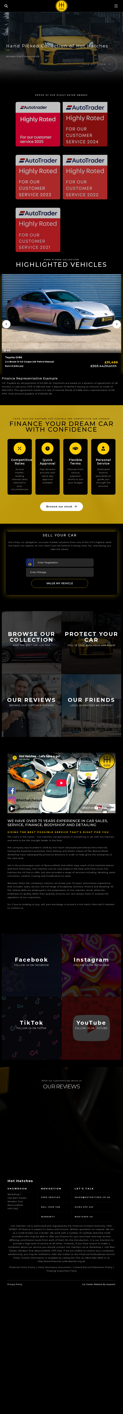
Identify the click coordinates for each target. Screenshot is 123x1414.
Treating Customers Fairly (61, 1270)
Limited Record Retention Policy (92, 1267)
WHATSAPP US (84, 1217)
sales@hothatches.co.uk (92, 1197)
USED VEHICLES (50, 1197)
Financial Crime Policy (22, 1267)
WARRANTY (48, 1217)
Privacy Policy (15, 1284)
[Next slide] (116, 324)
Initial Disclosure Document (54, 1267)
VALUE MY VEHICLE (59, 583)
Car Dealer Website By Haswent (99, 1284)
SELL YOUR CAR (50, 1207)
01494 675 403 (84, 1207)
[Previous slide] (6, 324)
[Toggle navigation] (116, 6)
